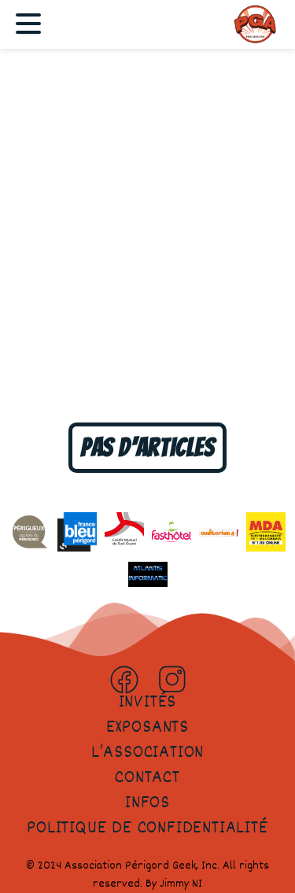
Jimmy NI (181, 884)
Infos (147, 803)
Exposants (147, 727)
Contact (147, 778)
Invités (148, 702)
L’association (147, 753)
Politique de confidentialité (147, 828)
